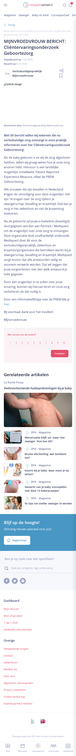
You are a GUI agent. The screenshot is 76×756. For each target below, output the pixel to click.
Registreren (19, 540)
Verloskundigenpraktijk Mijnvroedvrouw (43, 125)
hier (6, 304)
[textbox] (38, 340)
